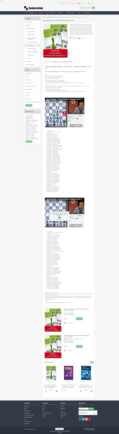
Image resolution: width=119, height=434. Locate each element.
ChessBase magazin (31, 48)
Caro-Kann (28, 120)
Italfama (28, 92)
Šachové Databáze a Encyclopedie (32, 38)
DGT (27, 76)
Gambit (28, 95)
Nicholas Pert (29, 132)
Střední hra (33, 137)
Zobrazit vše (29, 105)
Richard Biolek (29, 89)
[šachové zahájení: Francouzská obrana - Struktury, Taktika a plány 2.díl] (51, 373)
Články (79, 12)
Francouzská (31, 126)
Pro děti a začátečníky (32, 42)
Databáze (28, 123)
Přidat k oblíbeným (69, 322)
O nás (25, 419)
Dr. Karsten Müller (30, 124)
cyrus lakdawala (34, 120)
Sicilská (33, 135)
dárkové (33, 121)
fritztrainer (28, 128)
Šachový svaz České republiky (33, 102)
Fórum (43, 410)
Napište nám (26, 423)
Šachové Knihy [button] (33, 12)
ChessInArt (28, 98)
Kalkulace (28, 129)
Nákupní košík (63, 412)
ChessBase (76, 36)
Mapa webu (26, 406)
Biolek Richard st (29, 118)
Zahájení (36, 138)
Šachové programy (30, 28)
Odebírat (91, 408)
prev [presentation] (91, 362)
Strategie (28, 137)
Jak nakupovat (27, 412)
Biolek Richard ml (29, 117)
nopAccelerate (92, 429)
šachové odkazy (27, 421)
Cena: (65, 314)
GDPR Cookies (27, 410)
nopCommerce (32, 429)
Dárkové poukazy (70, 12)
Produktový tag (56, 61)
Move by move (35, 131)
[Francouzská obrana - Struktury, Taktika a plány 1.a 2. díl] (55, 40)
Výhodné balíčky (31, 34)
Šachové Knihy (29, 22)
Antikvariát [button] (60, 12)
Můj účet (62, 406)
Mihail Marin (28, 131)
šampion (28, 138)
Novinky (44, 406)
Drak (27, 126)
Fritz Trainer (30, 45)
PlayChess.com (30, 55)
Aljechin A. (44, 415)
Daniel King (28, 121)
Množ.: (65, 318)
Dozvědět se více (59, 219)
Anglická (30, 115)
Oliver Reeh (35, 132)
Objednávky (62, 408)
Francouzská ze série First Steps (86, 381)
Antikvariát (28, 61)
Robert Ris (28, 135)
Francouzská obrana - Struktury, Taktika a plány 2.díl (51, 382)
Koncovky (33, 129)
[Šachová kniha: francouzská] (86, 373)
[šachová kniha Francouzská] (69, 373)
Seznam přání (63, 415)
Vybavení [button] (41, 12)
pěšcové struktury (30, 134)
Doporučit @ (82, 38)
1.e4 (27, 115)
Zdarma (29, 58)
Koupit (80, 318)
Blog (43, 408)
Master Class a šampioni (32, 51)
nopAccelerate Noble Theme (89, 428)
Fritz (36, 126)
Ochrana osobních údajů (29, 415)
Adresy (61, 410)
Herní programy (30, 31)
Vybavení (28, 25)
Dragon (36, 124)
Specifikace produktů (67, 61)
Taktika (32, 138)
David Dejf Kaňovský (30, 86)
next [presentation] (93, 362)
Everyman (28, 79)
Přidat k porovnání (74, 38)
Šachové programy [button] (50, 12)
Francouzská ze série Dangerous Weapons (68, 382)
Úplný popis (47, 61)
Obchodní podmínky (28, 417)
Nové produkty (87, 12)
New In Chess (29, 83)
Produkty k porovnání (46, 412)
